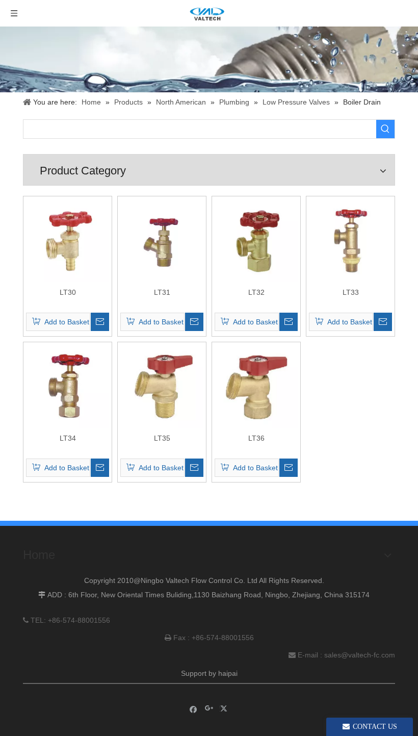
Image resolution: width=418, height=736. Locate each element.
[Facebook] (193, 708)
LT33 (351, 292)
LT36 (256, 438)
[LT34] (67, 386)
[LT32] (256, 240)
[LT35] (161, 386)
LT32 (256, 292)
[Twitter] (225, 708)
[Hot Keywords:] (385, 129)
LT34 (68, 438)
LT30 (68, 292)
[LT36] (256, 386)
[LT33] (350, 240)
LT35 (162, 438)
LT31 (162, 292)
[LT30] (67, 240)
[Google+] (209, 708)
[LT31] (161, 240)
